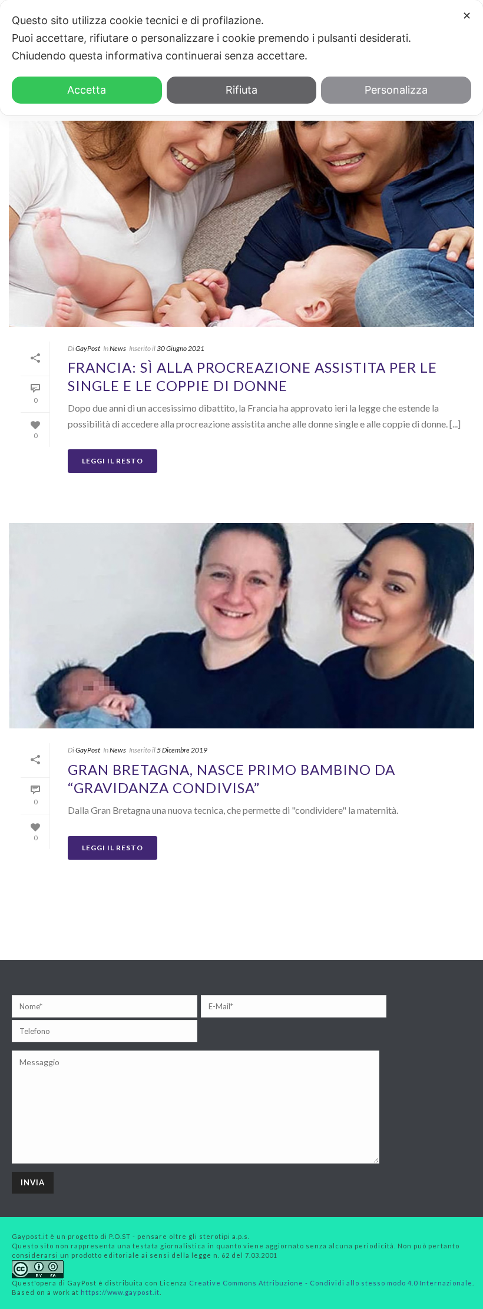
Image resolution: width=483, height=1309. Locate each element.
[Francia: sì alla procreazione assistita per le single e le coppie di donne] (241, 223)
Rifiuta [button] (241, 90)
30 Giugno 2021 (180, 348)
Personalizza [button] (396, 90)
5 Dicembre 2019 (182, 749)
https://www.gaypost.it (120, 1292)
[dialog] (241, 57)
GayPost (87, 348)
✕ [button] (466, 15)
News (118, 348)
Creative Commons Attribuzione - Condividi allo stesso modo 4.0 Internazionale (330, 1283)
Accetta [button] (86, 90)
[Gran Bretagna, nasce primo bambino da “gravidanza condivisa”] (241, 625)
